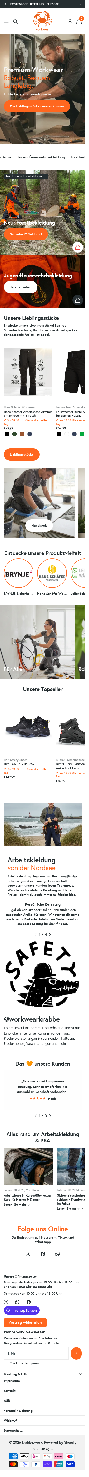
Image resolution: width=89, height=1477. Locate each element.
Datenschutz (13, 1430)
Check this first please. (25, 1363)
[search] (15, 21)
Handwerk (39, 525)
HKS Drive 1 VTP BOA (19, 764)
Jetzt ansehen (20, 287)
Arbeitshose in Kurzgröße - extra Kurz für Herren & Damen (28, 1180)
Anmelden (76, 1353)
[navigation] (5, 4)
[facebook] (43, 1254)
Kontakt (10, 1391)
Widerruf (10, 1420)
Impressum (12, 1381)
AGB (7, 1400)
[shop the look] (77, 247)
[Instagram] (28, 1254)
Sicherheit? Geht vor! (26, 234)
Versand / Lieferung (18, 1411)
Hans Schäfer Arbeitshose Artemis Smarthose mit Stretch (28, 414)
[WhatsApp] (57, 1254)
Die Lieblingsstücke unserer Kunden (37, 106)
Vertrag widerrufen (25, 1322)
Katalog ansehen (6, 21)
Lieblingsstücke (21, 454)
